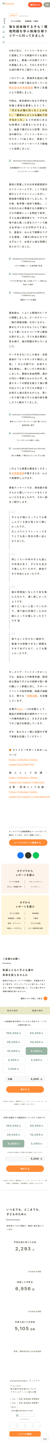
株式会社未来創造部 (21, 87)
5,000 (36, 1051)
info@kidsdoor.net (22, 1410)
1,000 (13, 1068)
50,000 (36, 1033)
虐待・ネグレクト (14, 923)
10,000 (13, 1051)
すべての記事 (14, 882)
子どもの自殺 (36, 923)
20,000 (36, 1042)
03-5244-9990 (29, 1399)
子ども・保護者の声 (14, 887)
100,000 (13, 1033)
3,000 (13, 1059)
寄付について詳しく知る (31, 998)
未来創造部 (18, 473)
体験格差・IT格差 (14, 918)
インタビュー (36, 887)
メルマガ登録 (25, 1433)
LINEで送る (36, 855)
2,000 (36, 1059)
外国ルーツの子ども (14, 928)
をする (35, 4)
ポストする (28, 855)
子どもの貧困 (14, 913)
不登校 (35, 918)
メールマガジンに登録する (27, 842)
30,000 (13, 1042)
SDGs (20, 709)
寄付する (25, 1089)
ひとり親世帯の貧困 (35, 928)
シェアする (20, 855)
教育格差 (35, 913)
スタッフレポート (35, 882)
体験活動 (32, 695)
